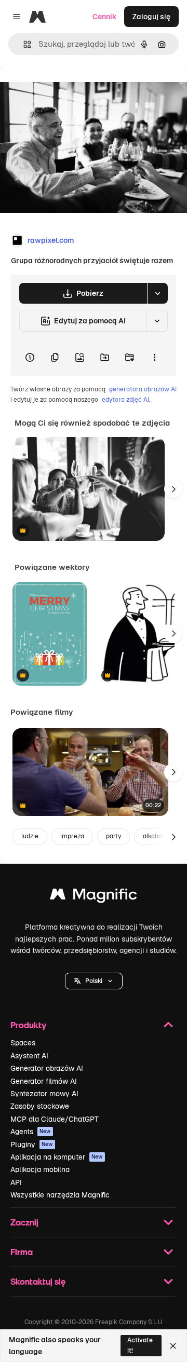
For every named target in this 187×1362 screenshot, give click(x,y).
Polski (93, 981)
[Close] (173, 1346)
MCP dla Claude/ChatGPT (54, 1119)
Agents (30, 1131)
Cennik (104, 16)
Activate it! (140, 1345)
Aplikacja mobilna (40, 1169)
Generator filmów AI (43, 1081)
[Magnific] (93, 897)
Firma (21, 1251)
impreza (72, 836)
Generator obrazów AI (46, 1068)
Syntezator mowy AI (44, 1093)
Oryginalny (71, 89)
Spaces (22, 1042)
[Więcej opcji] (154, 357)
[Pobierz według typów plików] (157, 293)
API (16, 1182)
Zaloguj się (151, 16)
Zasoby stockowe (39, 1106)
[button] (94, 981)
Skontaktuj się (37, 1281)
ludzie (29, 836)
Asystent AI (29, 1055)
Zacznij (24, 1222)
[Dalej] (173, 489)
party (113, 836)
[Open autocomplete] (23, 44)
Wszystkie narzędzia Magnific (60, 1195)
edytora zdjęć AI (125, 400)
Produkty (28, 1024)
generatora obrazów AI (143, 389)
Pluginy (31, 1144)
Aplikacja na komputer (56, 1157)
